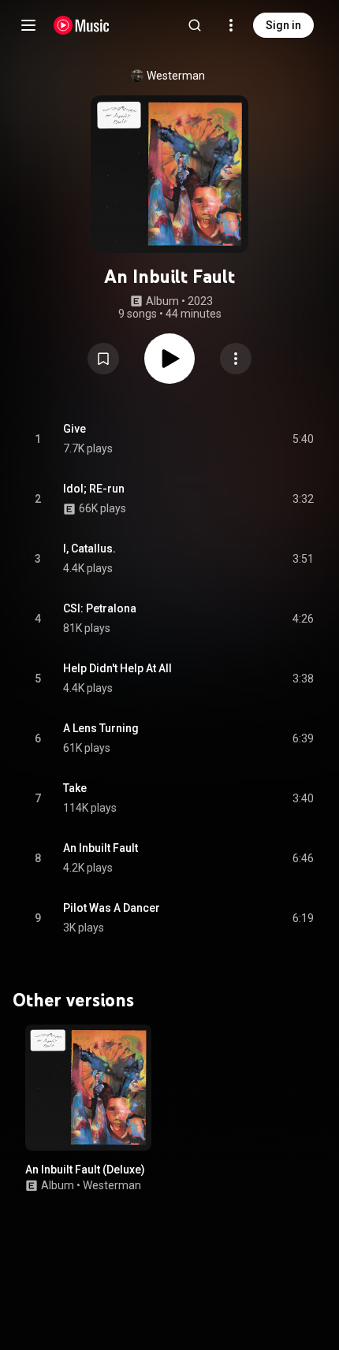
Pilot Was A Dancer (111, 908)
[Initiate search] (194, 25)
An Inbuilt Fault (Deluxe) (85, 1169)
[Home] (82, 25)
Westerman (176, 75)
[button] (103, 358)
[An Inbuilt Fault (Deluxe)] (88, 1088)
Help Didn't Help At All (117, 668)
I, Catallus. (89, 548)
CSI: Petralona (99, 608)
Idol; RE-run (94, 488)
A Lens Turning (101, 728)
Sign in (283, 25)
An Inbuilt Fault (100, 848)
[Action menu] (235, 358)
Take (75, 788)
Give (74, 428)
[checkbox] (302, 439)
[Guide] (28, 25)
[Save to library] (103, 358)
